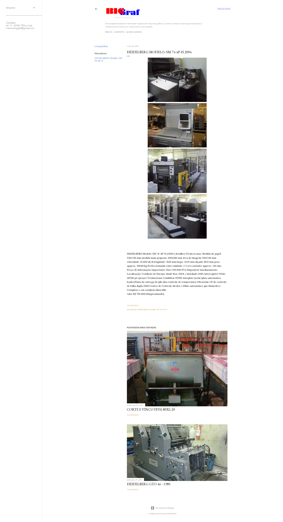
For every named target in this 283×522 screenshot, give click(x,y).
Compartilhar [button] (101, 46)
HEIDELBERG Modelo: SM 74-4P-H (152, 309)
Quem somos (134, 32)
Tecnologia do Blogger (165, 508)
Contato (119, 32)
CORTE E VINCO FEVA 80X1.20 (151, 409)
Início (108, 32)
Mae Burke (171, 513)
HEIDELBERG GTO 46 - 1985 (149, 484)
